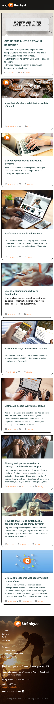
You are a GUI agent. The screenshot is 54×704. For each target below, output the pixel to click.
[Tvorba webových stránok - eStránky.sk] (27, 626)
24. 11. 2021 (11, 257)
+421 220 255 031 (9, 684)
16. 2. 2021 (11, 372)
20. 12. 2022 (11, 127)
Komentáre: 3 (24, 544)
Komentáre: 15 (27, 487)
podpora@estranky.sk (11, 687)
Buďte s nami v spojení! (12, 692)
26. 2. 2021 (11, 314)
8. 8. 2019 (10, 544)
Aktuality (28, 72)
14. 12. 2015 (11, 601)
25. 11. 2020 (11, 429)
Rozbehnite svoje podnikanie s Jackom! (26, 348)
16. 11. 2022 (11, 184)
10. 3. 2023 (10, 72)
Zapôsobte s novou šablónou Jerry (23, 233)
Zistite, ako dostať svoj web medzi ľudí (25, 406)
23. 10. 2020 (11, 487)
